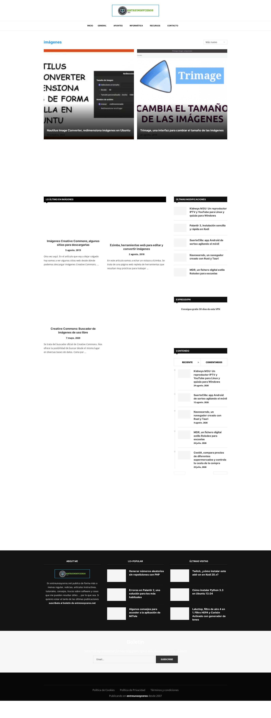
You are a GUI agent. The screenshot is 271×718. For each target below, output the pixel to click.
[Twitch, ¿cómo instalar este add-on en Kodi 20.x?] (179, 548)
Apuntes (118, 25)
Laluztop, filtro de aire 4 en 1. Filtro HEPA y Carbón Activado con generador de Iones (209, 587)
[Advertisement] (135, 170)
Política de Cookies (104, 662)
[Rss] (155, 651)
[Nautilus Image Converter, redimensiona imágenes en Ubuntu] (89, 94)
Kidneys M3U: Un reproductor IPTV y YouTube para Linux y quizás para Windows (208, 212)
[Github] (141, 651)
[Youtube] (127, 651)
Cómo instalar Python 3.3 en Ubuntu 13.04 (207, 564)
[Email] (134, 651)
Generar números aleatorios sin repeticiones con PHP (146, 545)
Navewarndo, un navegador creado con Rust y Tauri (206, 256)
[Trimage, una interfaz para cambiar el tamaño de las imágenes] (182, 94)
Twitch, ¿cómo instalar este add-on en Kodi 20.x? (209, 545)
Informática (136, 25)
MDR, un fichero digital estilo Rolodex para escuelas (207, 271)
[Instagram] (112, 651)
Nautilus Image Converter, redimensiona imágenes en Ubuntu (88, 130)
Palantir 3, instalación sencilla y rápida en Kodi (208, 227)
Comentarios (214, 362)
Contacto (172, 25)
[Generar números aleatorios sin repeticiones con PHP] (116, 548)
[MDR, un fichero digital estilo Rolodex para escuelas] (180, 272)
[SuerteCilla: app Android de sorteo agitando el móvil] (180, 242)
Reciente (187, 362)
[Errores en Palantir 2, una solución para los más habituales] (116, 567)
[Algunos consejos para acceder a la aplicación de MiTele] (116, 586)
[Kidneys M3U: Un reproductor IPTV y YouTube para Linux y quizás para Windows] (180, 211)
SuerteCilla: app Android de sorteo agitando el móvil (206, 242)
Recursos (155, 25)
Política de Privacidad (132, 662)
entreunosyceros (137, 668)
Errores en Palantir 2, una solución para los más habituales (144, 566)
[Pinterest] (119, 651)
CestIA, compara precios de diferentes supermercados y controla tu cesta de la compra (210, 458)
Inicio (90, 25)
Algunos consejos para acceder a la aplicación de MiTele (144, 585)
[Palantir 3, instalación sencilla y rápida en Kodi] (180, 228)
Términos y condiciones (165, 662)
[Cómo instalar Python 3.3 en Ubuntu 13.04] (179, 567)
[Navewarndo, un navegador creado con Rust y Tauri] (180, 257)
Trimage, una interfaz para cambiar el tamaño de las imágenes (182, 130)
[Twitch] (148, 651)
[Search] (184, 25)
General (102, 25)
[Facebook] (100, 651)
